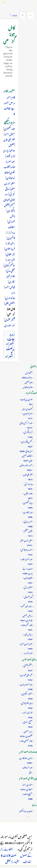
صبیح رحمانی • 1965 (27, 724)
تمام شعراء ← (27, 652)
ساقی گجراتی (10, 191)
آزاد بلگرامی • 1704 (27, 434)
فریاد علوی (10, 248)
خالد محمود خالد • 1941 (26, 627)
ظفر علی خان (9, 139)
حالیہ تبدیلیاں (27, 386)
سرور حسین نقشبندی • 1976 (26, 733)
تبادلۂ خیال (23, 15)
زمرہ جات (11, 336)
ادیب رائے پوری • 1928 (27, 571)
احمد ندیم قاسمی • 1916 (26, 552)
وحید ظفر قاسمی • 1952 (26, 705)
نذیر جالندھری (10, 295)
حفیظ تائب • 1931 (27, 580)
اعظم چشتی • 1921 (27, 668)
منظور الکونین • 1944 (26, 696)
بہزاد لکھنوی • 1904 (27, 505)
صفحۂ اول (28, 372)
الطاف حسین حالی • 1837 (27, 458)
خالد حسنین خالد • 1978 (25, 743)
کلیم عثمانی (10, 319)
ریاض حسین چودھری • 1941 (26, 618)
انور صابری (9, 325)
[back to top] (28, 816)
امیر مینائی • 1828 (25, 450)
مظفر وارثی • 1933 (27, 589)
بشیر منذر (10, 259)
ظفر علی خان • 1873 (27, 476)
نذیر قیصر (10, 155)
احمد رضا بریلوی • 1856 (26, 467)
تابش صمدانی (11, 218)
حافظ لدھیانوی (9, 174)
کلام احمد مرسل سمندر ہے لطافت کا (9, 105)
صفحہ (30, 15)
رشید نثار (11, 243)
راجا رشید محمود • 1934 (26, 608)
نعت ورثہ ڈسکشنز (25, 810)
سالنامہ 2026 (27, 377)
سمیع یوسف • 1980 (27, 796)
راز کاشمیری (10, 235)
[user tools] (3, 2)
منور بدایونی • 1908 (27, 523)
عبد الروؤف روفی (27, 769)
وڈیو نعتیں (28, 381)
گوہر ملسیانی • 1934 (27, 599)
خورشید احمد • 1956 (27, 715)
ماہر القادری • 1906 (27, 514)
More (14, 15)
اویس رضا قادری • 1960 (25, 760)
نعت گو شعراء (9, 352)
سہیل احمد (10, 134)
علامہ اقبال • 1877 (27, 495)
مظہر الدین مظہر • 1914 (26, 542)
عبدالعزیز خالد (10, 164)
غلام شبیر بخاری (10, 278)
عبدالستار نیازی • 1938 (25, 686)
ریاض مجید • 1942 (27, 636)
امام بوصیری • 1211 (27, 415)
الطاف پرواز (11, 229)
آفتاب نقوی (9, 169)
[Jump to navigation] (33, 2)
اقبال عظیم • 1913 (27, 533)
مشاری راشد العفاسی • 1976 (26, 787)
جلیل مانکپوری (9, 207)
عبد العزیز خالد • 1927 (26, 561)
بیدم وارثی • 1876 (28, 486)
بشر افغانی (10, 254)
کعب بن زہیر (27, 408)
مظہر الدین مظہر (9, 185)
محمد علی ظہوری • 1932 (26, 677)
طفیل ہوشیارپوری (9, 147)
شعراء (10, 343)
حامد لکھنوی (9, 128)
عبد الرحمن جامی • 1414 (25, 425)
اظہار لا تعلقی (12, 861)
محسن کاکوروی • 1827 (26, 444)
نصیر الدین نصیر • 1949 (25, 646)
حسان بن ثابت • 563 (26, 401)
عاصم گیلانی (9, 265)
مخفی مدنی (11, 270)
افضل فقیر (10, 303)
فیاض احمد (10, 286)
